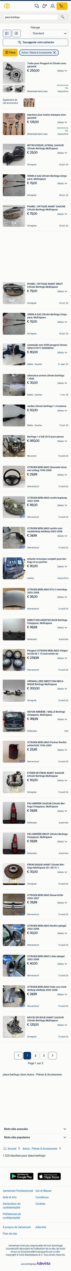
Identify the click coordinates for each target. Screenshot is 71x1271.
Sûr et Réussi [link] (43, 1190)
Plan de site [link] (10, 1233)
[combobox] (30, 17)
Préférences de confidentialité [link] (12, 1215)
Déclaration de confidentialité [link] (11, 1205)
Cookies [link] (40, 1203)
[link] (7, 6)
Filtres (12, 52)
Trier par (35, 27)
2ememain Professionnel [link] (18, 1190)
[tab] (7, 33)
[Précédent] (18, 1055)
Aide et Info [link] (10, 1197)
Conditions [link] (42, 1197)
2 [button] (35, 1055)
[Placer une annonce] (62, 6)
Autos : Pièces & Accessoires (37, 52)
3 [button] (44, 1055)
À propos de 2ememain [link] (17, 1227)
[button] (45, 6)
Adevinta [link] (41, 1227)
